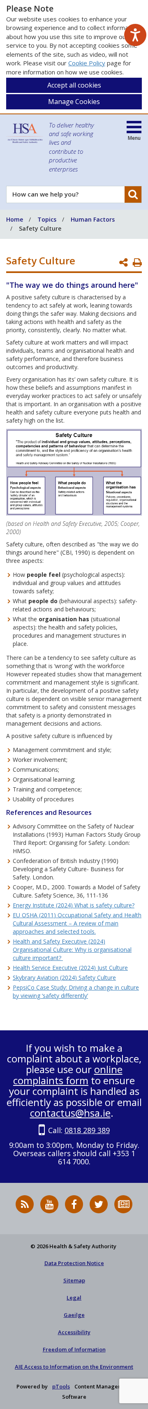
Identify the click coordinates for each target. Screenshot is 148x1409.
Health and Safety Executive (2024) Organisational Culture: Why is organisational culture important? (72, 949)
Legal (74, 1297)
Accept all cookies (74, 85)
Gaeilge (74, 1315)
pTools (61, 1386)
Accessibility (74, 1332)
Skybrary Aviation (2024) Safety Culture (64, 977)
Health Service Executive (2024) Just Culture (70, 968)
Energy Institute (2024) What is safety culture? (73, 905)
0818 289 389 (87, 1130)
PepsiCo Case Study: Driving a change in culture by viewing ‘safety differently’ (76, 991)
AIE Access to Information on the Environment (74, 1366)
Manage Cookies (74, 101)
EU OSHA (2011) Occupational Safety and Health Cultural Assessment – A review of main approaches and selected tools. (77, 923)
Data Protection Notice (74, 1263)
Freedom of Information (74, 1349)
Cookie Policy (86, 63)
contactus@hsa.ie (70, 1113)
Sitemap (74, 1280)
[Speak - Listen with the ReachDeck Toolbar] (135, 35)
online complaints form (68, 1074)
